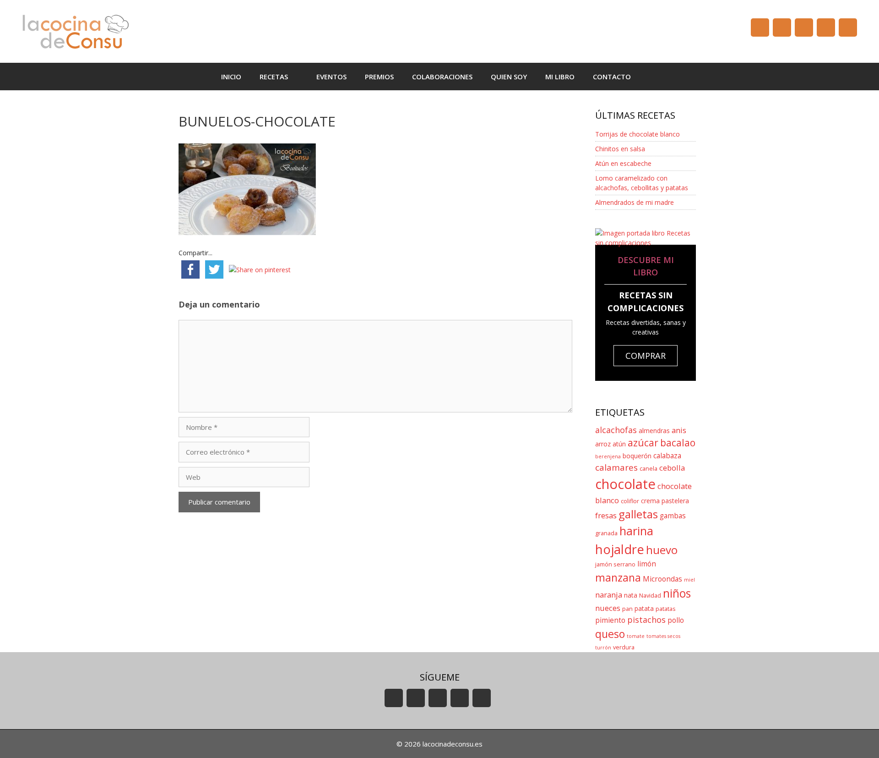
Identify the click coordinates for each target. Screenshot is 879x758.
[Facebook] (782, 27)
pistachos (646, 619)
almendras (654, 430)
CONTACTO (612, 76)
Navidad (650, 595)
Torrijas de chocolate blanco (637, 134)
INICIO (231, 76)
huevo (662, 549)
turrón (603, 647)
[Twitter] (804, 27)
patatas (666, 609)
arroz (603, 443)
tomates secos (663, 636)
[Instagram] (826, 27)
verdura (624, 647)
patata (644, 608)
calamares (616, 467)
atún (619, 443)
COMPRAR (645, 355)
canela (648, 468)
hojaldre (619, 549)
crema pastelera (665, 500)
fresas (606, 515)
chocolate (625, 484)
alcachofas (616, 429)
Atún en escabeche (623, 163)
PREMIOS (379, 76)
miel (689, 580)
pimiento (610, 620)
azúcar (643, 442)
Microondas (662, 579)
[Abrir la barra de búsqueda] (653, 76)
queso (610, 633)
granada (606, 533)
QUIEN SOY (509, 76)
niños (677, 593)
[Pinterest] (848, 27)
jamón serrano (615, 564)
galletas (638, 514)
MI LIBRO (560, 76)
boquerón (637, 455)
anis (679, 430)
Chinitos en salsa (620, 148)
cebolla (672, 467)
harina (636, 531)
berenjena (608, 456)
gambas (673, 516)
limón (646, 564)
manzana (618, 577)
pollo (675, 620)
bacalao (677, 442)
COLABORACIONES (442, 76)
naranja (608, 594)
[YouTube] (760, 27)
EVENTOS (331, 76)
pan (627, 609)
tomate (636, 636)
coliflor (630, 501)
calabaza (667, 456)
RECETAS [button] (274, 76)
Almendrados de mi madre (634, 202)
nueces (607, 608)
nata (630, 595)
